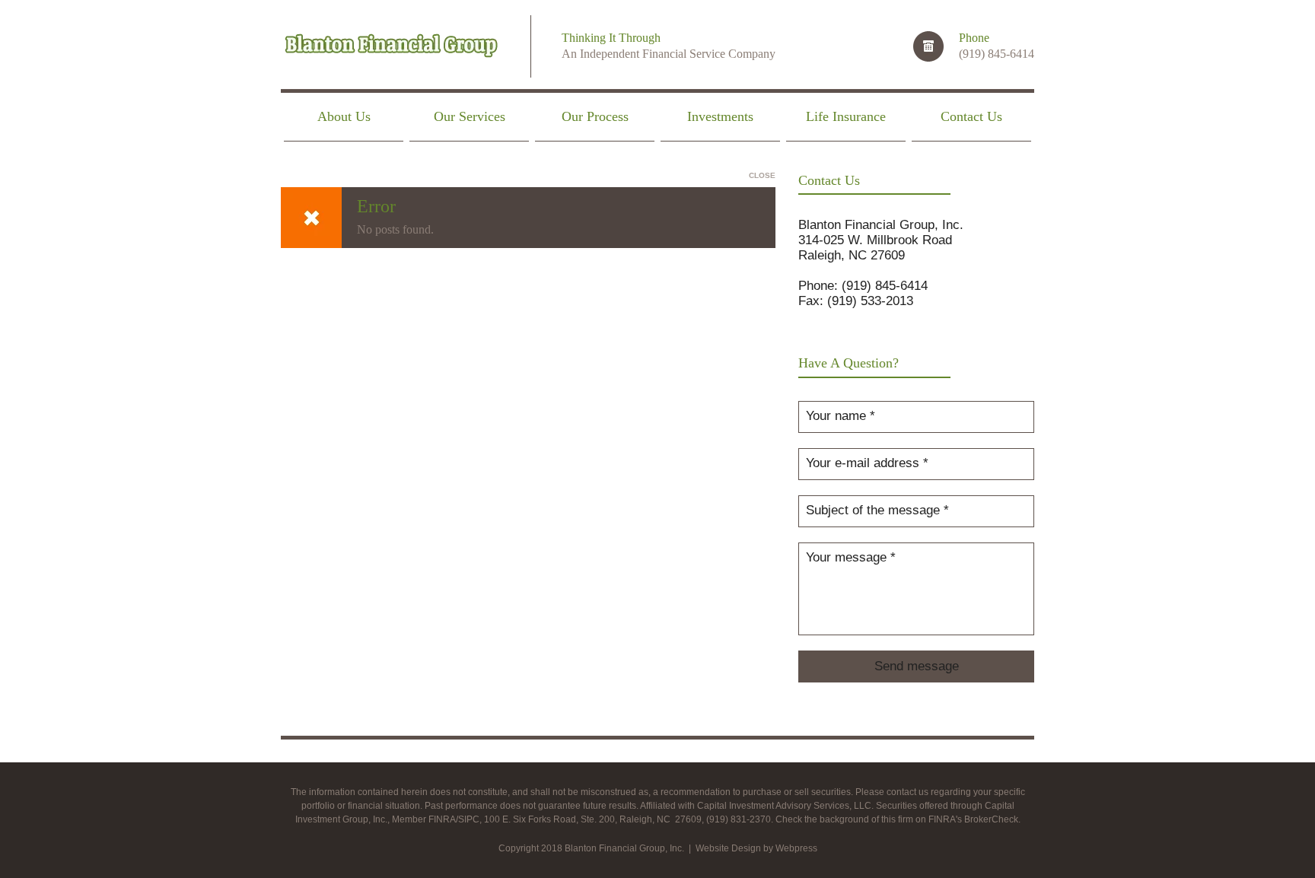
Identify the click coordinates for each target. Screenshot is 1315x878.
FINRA (442, 819)
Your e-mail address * (867, 463)
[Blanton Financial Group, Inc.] (390, 47)
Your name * (840, 416)
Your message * (851, 557)
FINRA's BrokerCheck (973, 819)
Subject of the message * (877, 510)
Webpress (796, 848)
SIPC (468, 819)
